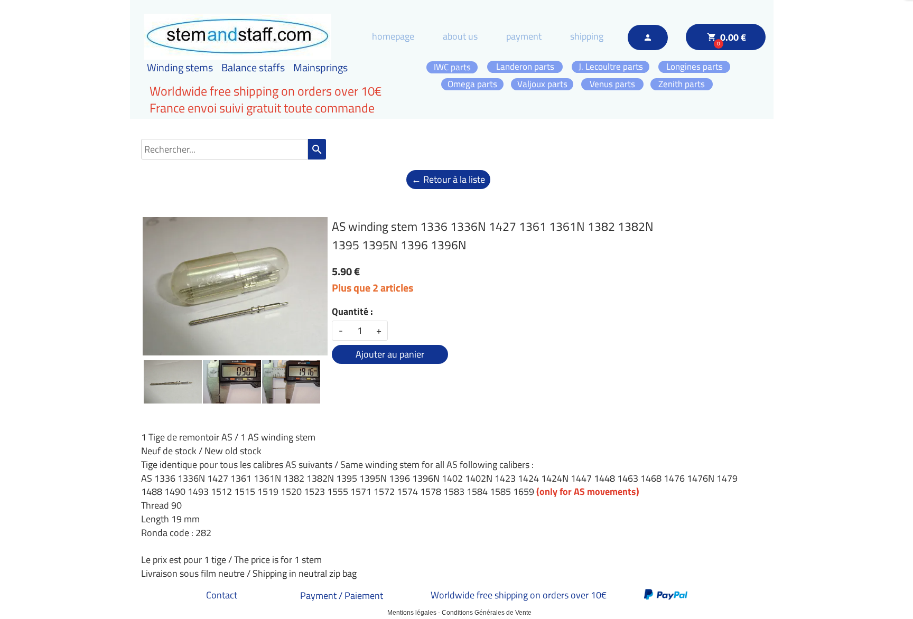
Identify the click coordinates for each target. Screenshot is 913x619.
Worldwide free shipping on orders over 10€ (519, 595)
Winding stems (180, 67)
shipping (586, 36)
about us (460, 36)
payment (524, 36)
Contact (221, 595)
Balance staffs (253, 67)
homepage (393, 36)
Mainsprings (320, 67)
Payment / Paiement (341, 595)
